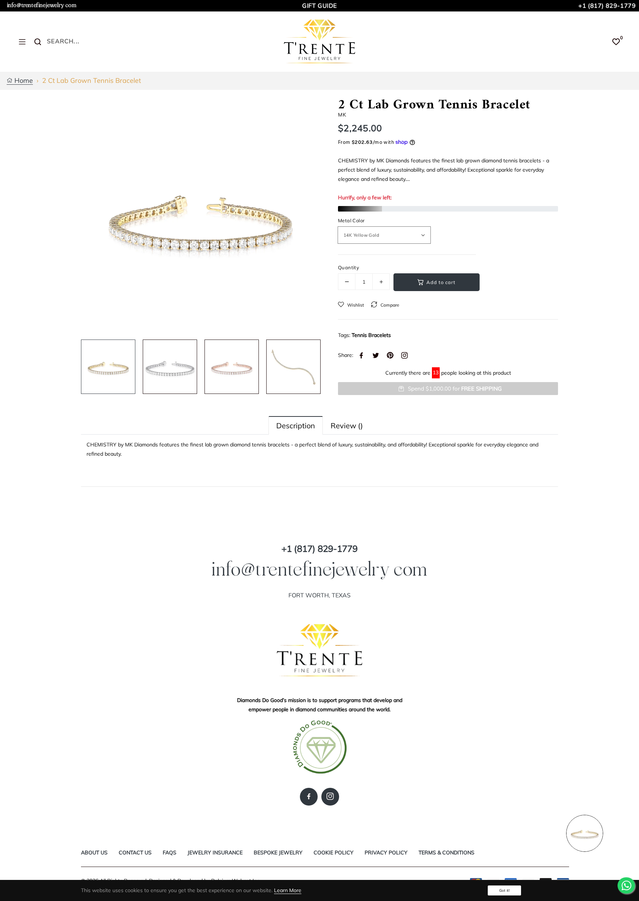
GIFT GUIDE (319, 5)
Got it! (504, 890)
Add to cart (441, 282)
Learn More (287, 890)
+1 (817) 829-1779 (607, 5)
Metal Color (351, 220)
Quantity (348, 267)
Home (23, 81)
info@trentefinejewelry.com (42, 5)
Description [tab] (295, 425)
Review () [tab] (347, 425)
